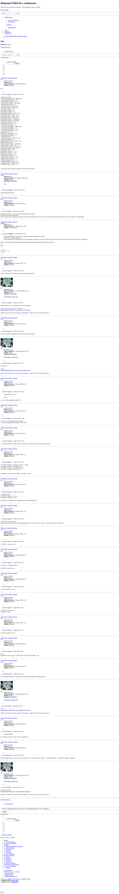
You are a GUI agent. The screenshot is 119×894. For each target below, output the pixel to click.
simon (2, 175)
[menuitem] (12, 20)
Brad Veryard (15, 880)
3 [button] (4, 68)
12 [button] (4, 73)
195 (11, 176)
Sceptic (9, 44)
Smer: (40, 808)
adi (1, 288)
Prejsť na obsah (5, 10)
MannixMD (14, 882)
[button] (4, 60)
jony (2, 41)
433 (11, 82)
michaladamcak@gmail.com (8, 310)
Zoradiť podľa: (21, 808)
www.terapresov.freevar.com (23, 310)
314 (11, 224)
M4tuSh (3, 223)
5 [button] (4, 71)
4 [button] (4, 69)
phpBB (9, 879)
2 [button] (4, 66)
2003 (11, 289)
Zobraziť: (4, 808)
